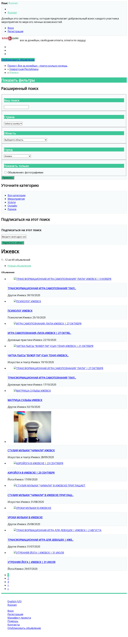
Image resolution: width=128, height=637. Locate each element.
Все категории (16, 195)
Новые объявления (19, 265)
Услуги (12, 202)
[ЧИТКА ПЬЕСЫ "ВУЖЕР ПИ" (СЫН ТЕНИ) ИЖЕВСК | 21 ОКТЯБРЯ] (53, 346)
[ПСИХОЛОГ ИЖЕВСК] (27, 301)
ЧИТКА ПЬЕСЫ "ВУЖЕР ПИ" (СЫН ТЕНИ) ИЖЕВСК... (38, 355)
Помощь (12, 50)
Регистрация (15, 31)
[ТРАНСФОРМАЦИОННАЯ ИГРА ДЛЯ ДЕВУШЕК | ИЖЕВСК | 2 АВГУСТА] (57, 530)
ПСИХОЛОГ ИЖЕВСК (20, 310)
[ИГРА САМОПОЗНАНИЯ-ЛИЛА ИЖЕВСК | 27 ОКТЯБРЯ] (47, 323)
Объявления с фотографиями (25, 172)
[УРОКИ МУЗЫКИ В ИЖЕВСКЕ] (32, 508)
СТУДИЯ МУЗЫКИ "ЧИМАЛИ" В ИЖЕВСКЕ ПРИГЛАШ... (41, 495)
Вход (11, 28)
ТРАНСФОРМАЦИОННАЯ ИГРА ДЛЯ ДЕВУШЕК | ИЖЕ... (41, 540)
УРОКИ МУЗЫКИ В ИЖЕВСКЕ (25, 517)
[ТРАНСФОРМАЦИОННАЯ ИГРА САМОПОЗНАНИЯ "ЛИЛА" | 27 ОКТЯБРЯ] (58, 368)
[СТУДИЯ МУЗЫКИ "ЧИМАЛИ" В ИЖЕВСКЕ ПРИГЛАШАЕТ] (49, 485)
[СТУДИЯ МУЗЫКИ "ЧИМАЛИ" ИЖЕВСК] (32, 441)
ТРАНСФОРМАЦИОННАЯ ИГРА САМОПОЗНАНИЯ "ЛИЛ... (42, 288)
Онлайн (12, 205)
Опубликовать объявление (18, 59)
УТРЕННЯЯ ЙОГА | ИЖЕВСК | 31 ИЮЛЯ (31, 562)
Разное (12, 209)
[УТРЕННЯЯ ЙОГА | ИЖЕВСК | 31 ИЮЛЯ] (39, 552)
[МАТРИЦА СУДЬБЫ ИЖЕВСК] (32, 390)
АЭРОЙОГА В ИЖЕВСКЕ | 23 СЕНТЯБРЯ (31, 472)
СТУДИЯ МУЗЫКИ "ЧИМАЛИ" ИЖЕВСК (31, 450)
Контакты (13, 54)
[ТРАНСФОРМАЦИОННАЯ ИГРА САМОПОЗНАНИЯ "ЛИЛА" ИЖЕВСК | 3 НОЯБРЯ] (62, 279)
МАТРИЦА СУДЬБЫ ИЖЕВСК (25, 400)
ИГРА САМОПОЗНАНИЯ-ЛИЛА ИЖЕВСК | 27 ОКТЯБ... (39, 333)
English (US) (15, 9)
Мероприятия (16, 199)
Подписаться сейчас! (13, 243)
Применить (8, 178)
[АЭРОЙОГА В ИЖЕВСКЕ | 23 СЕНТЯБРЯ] (38, 463)
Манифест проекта (19, 47)
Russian (12, 12)
